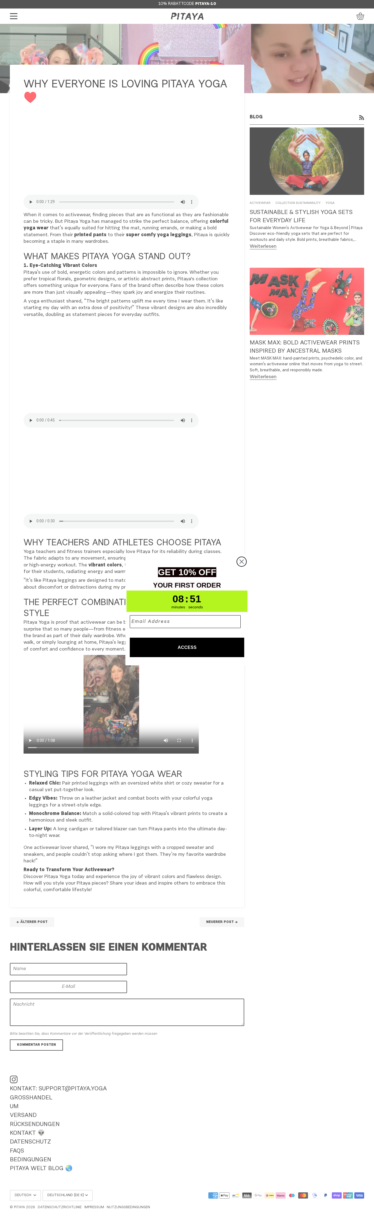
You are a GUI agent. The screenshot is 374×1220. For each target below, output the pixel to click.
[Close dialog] (241, 561)
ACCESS (187, 647)
